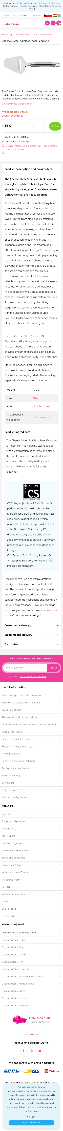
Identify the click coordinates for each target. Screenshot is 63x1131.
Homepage (7, 34)
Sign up (53, 667)
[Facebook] (23, 1051)
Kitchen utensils (24, 34)
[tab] (31, 169)
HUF (25, 15)
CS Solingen (23, 141)
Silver (36, 398)
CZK (13, 15)
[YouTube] (40, 1051)
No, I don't (31, 1117)
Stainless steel (41, 406)
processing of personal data (33, 676)
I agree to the (26, 676)
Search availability (12, 115)
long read (49, 1103)
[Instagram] (31, 1051)
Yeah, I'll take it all (31, 1122)
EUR (19, 15)
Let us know (50, 610)
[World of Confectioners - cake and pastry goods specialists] (10, 23)
